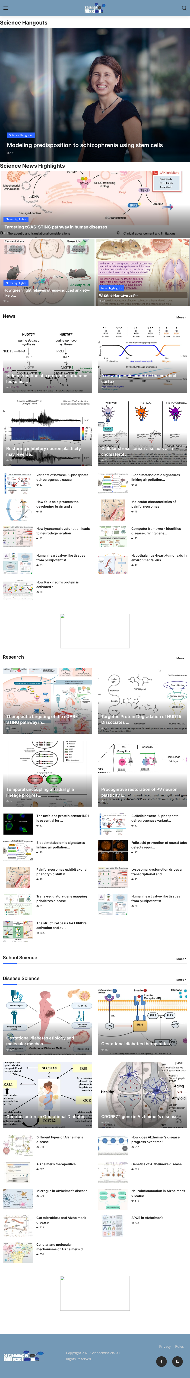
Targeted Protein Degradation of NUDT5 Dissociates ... (141, 719)
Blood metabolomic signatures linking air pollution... (155, 477)
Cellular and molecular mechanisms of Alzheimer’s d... (61, 1246)
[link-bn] (95, 631)
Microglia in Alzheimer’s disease (61, 1191)
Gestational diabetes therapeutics (135, 1043)
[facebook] (161, 1361)
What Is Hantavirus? (117, 295)
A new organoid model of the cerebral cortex (138, 378)
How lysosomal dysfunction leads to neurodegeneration (63, 531)
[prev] (7, 95)
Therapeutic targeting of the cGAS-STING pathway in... (41, 719)
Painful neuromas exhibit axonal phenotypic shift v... (61, 871)
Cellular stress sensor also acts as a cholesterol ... (137, 451)
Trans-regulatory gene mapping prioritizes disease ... (61, 898)
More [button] (180, 317)
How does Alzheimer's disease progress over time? (155, 1139)
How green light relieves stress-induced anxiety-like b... (46, 293)
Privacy (165, 1346)
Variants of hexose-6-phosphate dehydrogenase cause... (62, 477)
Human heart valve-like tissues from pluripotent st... (60, 557)
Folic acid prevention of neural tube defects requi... (159, 845)
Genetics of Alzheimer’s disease (156, 1164)
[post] (95, 95)
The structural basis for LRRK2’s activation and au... (61, 925)
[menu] (6, 8)
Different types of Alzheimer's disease (59, 1139)
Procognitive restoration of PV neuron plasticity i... (139, 792)
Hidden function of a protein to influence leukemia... (46, 378)
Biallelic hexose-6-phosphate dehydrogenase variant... (154, 818)
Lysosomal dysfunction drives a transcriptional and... (156, 871)
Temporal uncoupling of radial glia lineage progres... (40, 792)
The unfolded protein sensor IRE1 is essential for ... (62, 818)
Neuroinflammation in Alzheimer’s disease (158, 1193)
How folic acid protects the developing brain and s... (57, 504)
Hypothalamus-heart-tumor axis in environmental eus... (159, 557)
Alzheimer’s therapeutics (56, 1164)
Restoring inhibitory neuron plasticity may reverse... (43, 451)
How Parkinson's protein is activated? (57, 584)
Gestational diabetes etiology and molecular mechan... (40, 1041)
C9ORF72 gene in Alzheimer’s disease (139, 1116)
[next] (182, 95)
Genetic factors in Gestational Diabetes (46, 1116)
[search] (184, 8)
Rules (179, 1346)
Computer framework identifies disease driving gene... (156, 531)
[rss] (177, 1361)
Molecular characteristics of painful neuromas (153, 504)
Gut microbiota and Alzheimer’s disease (61, 1220)
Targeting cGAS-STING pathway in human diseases (55, 227)
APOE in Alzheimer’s (147, 1218)
